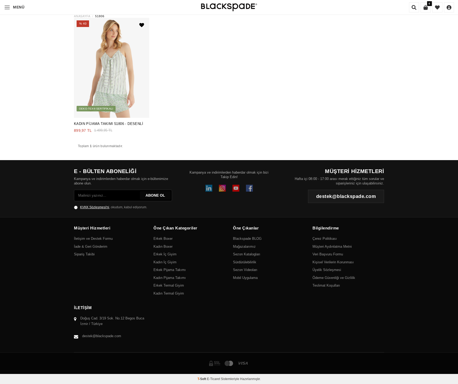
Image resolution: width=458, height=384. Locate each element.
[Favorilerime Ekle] (142, 25)
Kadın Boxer (163, 247)
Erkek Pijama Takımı (169, 270)
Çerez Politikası (324, 239)
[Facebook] (249, 188)
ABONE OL (155, 195)
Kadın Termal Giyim (168, 293)
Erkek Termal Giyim (168, 285)
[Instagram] (222, 188)
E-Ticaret (213, 379)
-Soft (202, 379)
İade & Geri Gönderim (90, 247)
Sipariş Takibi (84, 254)
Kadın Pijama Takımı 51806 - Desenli (108, 124)
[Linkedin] (209, 188)
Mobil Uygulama (245, 278)
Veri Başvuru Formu (327, 254)
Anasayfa (82, 16)
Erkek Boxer (163, 239)
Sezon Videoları (245, 270)
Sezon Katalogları (246, 254)
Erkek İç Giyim (165, 254)
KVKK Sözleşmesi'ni (94, 207)
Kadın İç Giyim (165, 262)
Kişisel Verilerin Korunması (333, 262)
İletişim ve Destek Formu (93, 239)
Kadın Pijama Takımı (169, 278)
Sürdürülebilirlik (244, 262)
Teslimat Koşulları (326, 285)
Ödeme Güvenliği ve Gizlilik (333, 278)
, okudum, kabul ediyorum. (113, 207)
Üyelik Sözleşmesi (326, 270)
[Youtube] (236, 188)
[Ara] (414, 7)
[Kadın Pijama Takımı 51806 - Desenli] (111, 68)
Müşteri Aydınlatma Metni (332, 247)
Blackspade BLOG (247, 239)
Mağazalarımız (244, 247)
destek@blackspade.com (101, 336)
